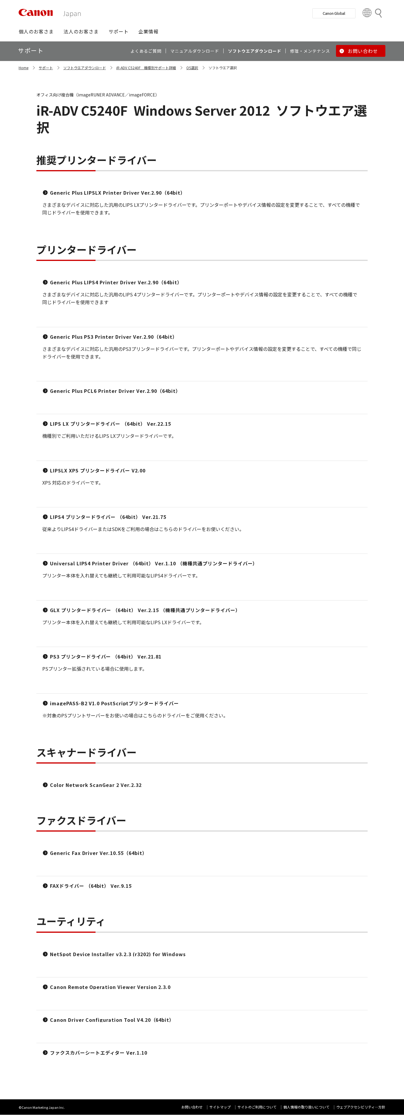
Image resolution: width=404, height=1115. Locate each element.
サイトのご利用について (257, 1106)
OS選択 (192, 67)
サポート (46, 67)
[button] (36, 31)
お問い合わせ (192, 1106)
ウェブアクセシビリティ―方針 (360, 1106)
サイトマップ (220, 1106)
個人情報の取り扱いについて (306, 1106)
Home (23, 67)
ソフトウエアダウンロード (84, 67)
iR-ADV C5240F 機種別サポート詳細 (146, 67)
